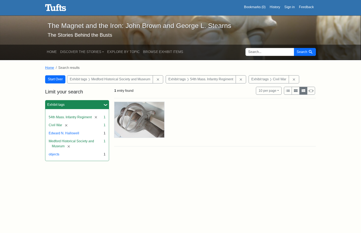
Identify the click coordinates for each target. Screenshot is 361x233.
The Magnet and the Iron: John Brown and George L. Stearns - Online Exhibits (55, 8)
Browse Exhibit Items (163, 52)
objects (54, 154)
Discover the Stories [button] (80, 52)
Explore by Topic (123, 52)
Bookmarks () (255, 7)
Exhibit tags (56, 104)
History (275, 7)
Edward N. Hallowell (64, 133)
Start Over (55, 79)
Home (52, 52)
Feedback (306, 7)
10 (267, 90)
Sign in (289, 7)
